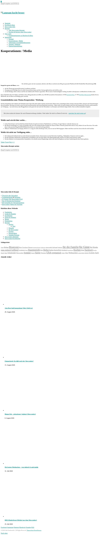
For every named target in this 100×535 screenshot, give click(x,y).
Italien (51, 250)
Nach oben (4, 533)
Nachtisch (89, 250)
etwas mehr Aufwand (51, 247)
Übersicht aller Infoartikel (10, 196)
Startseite (7, 23)
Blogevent (14, 247)
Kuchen (77, 250)
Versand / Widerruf (14, 44)
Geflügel (14, 250)
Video (66, 253)
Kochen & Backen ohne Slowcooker (20, 32)
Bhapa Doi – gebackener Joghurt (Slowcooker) (20, 414)
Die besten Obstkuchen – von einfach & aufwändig (21, 467)
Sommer (27, 253)
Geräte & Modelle (10, 214)
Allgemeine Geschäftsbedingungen (19, 42)
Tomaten (43, 253)
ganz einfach (6, 250)
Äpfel (97, 253)
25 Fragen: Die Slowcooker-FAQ (12, 199)
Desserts (11, 228)
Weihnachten (73, 253)
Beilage (6, 247)
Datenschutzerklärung (15, 46)
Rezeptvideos (13, 233)
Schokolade (12, 253)
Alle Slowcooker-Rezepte (17, 30)
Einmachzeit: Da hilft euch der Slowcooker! (19, 361)
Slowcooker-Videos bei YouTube (12, 204)
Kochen (11, 231)
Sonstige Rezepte (14, 235)
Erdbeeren (43, 247)
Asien (2, 247)
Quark (2, 253)
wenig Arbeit (81, 253)
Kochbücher (8, 216)
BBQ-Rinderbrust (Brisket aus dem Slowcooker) (21, 520)
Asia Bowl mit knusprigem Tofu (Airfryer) (19, 308)
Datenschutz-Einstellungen (34, 530)
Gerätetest (22, 250)
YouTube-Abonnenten (85, 94)
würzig (86, 253)
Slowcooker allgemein (11, 237)
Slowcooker (19, 253)
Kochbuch (64, 250)
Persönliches (8, 221)
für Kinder (94, 247)
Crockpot (25, 247)
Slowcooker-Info (10, 27)
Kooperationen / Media (16, 41)
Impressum (8, 37)
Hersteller (17, 197)
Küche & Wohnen (10, 217)
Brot (13, 226)
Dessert (30, 247)
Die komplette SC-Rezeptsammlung (13, 203)
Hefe (41, 250)
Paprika (95, 250)
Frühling (60, 247)
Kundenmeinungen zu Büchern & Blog (21, 35)
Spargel (33, 253)
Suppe (37, 252)
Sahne (5, 253)
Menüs (7, 219)
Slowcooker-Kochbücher (12, 238)
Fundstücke (8, 212)
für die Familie (71, 247)
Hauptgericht (34, 250)
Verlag (63, 253)
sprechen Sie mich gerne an (77, 113)
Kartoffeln (57, 250)
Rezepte (7, 28)
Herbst (46, 250)
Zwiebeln (92, 253)
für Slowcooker (13, 230)
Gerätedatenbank (7, 197)
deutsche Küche (36, 247)
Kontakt (11, 39)
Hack (26, 250)
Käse (82, 250)
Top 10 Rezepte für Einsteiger (11, 201)
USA (48, 252)
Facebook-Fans (70, 94)
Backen (11, 224)
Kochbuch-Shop (10, 25)
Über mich (8, 34)
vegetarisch (56, 253)
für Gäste (84, 246)
